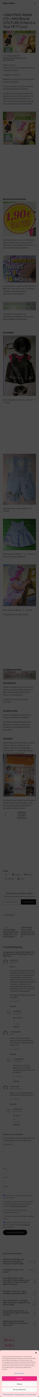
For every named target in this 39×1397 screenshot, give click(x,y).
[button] (36, 1353)
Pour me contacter (31, 1394)
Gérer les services (19, 1373)
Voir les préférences (19, 1389)
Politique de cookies (8, 1394)
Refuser (19, 1384)
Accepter (19, 1378)
